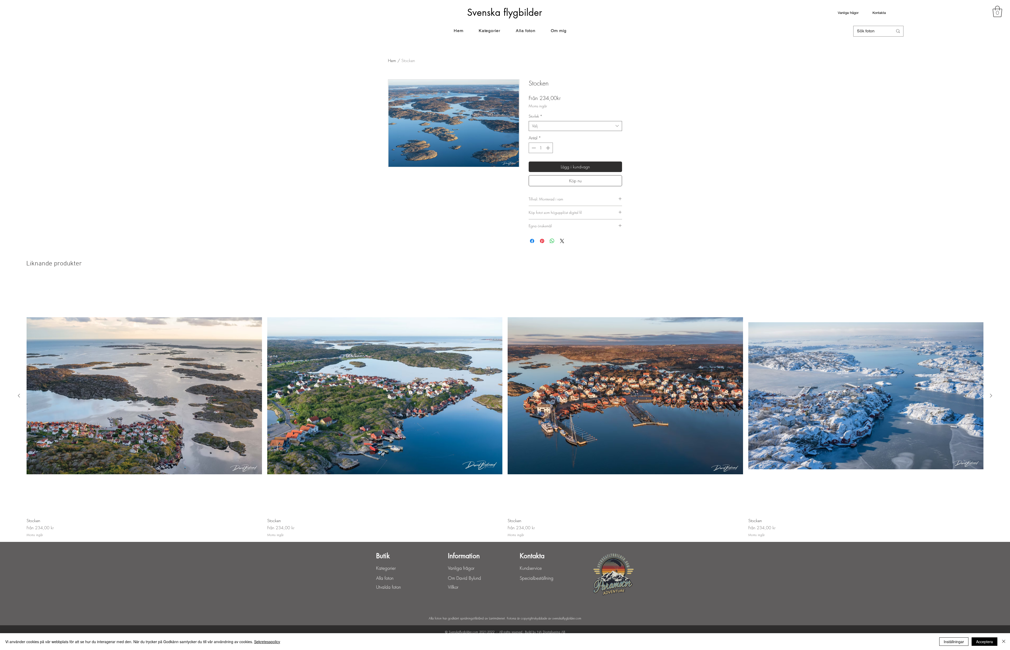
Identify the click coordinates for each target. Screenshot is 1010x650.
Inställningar (954, 641)
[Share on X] (562, 241)
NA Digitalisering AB (551, 632)
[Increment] (548, 148)
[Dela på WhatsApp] (552, 241)
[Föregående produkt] (19, 395)
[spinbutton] (541, 148)
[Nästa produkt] (991, 395)
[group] (505, 408)
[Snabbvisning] (144, 396)
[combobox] (575, 126)
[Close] (1004, 641)
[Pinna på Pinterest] (542, 241)
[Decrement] (533, 148)
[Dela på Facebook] (532, 241)
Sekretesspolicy (267, 641)
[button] (997, 11)
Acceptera (984, 641)
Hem (392, 60)
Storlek (535, 116)
